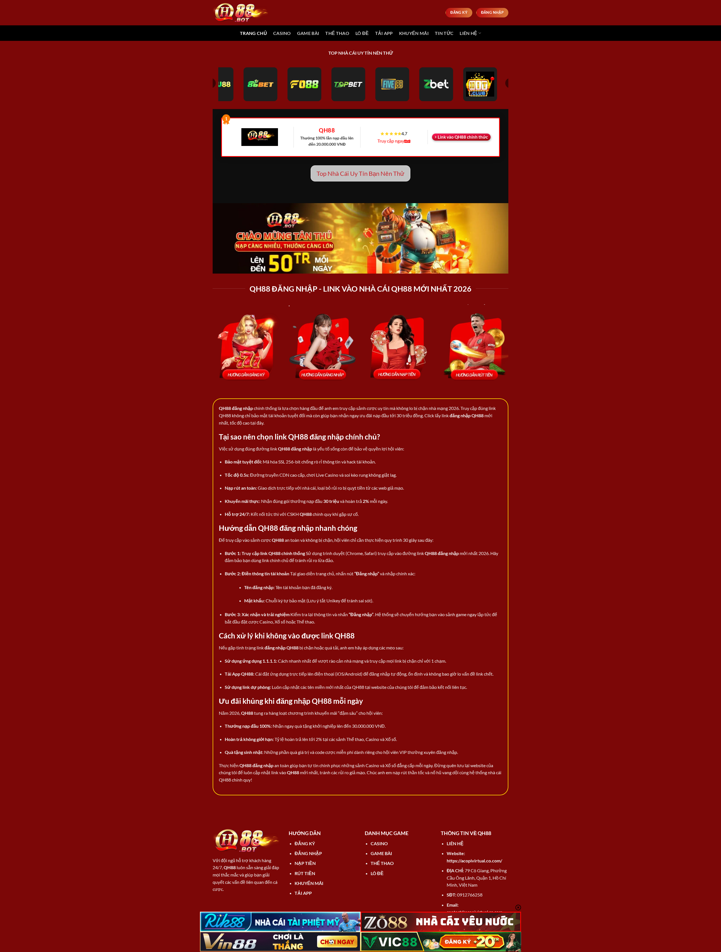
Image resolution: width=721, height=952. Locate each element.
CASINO (282, 33)
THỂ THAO (337, 33)
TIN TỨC (444, 33)
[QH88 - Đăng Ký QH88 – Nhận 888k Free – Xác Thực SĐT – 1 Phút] (241, 12)
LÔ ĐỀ (362, 33)
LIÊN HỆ (468, 33)
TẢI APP (384, 33)
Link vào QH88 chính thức (463, 136)
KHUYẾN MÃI (414, 33)
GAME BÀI (308, 33)
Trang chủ (253, 33)
